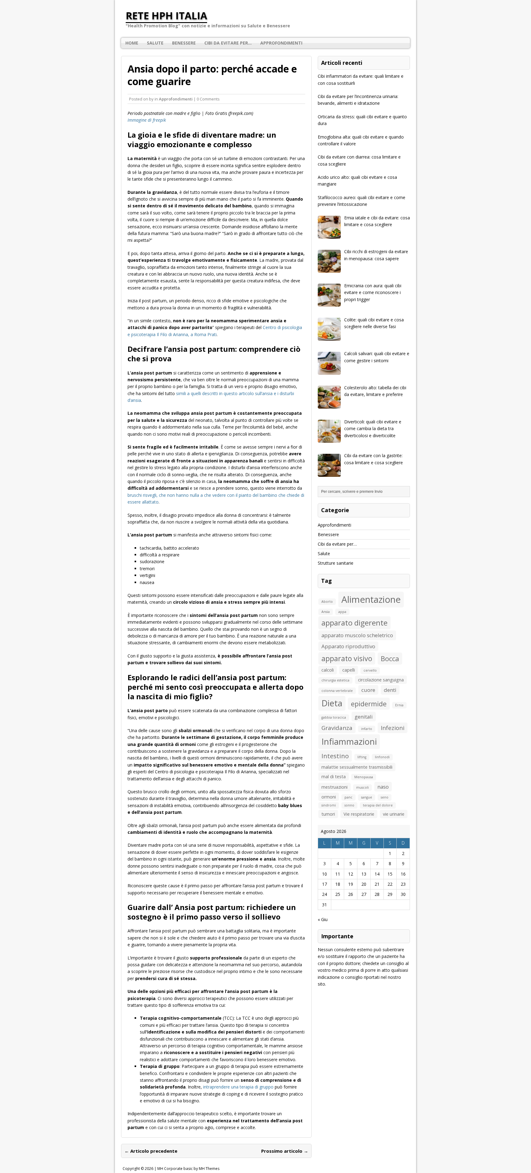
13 (363, 874)
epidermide (369, 703)
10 (324, 874)
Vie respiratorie (359, 814)
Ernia (399, 705)
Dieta (331, 703)
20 (363, 884)
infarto (366, 729)
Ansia (325, 612)
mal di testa (333, 776)
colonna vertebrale (337, 690)
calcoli (327, 670)
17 (324, 884)
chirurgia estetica (335, 680)
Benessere (184, 43)
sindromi (328, 805)
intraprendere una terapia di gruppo (238, 1087)
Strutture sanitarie (335, 563)
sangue (366, 797)
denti (390, 689)
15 (389, 874)
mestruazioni (334, 787)
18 (337, 884)
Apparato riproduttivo (348, 646)
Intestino (335, 755)
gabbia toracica (333, 717)
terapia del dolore (378, 805)
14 (377, 874)
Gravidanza (336, 728)
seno (384, 797)
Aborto (327, 601)
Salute (155, 43)
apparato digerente (354, 623)
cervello (370, 670)
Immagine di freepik (147, 120)
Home (131, 43)
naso (383, 786)
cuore (368, 689)
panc (348, 797)
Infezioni (392, 728)
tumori (328, 814)
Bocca (390, 658)
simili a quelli (189, 393)
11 (337, 874)
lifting (361, 757)
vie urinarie (393, 814)
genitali (364, 716)
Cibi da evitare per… (228, 43)
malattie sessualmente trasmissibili (356, 767)
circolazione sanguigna (381, 680)
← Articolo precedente (150, 1151)
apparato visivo (346, 658)
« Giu (323, 919)
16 (403, 874)
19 (350, 884)
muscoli (362, 787)
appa (342, 612)
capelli (348, 670)
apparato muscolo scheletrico (357, 635)
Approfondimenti (281, 43)
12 (350, 874)
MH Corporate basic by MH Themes (188, 1168)
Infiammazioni (349, 741)
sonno (349, 805)
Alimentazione (371, 599)
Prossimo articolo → (284, 1151)
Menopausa (363, 777)
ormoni (328, 797)
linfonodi (382, 757)
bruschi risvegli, (143, 495)
